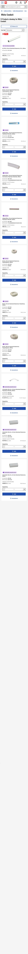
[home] (1, 10)
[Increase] (24, 61)
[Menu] (2, 2)
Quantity (5, 59)
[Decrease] (4, 61)
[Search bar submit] (25, 6)
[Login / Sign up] (21, 2)
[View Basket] (25, 2)
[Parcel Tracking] (16, 2)
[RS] (6, 2)
